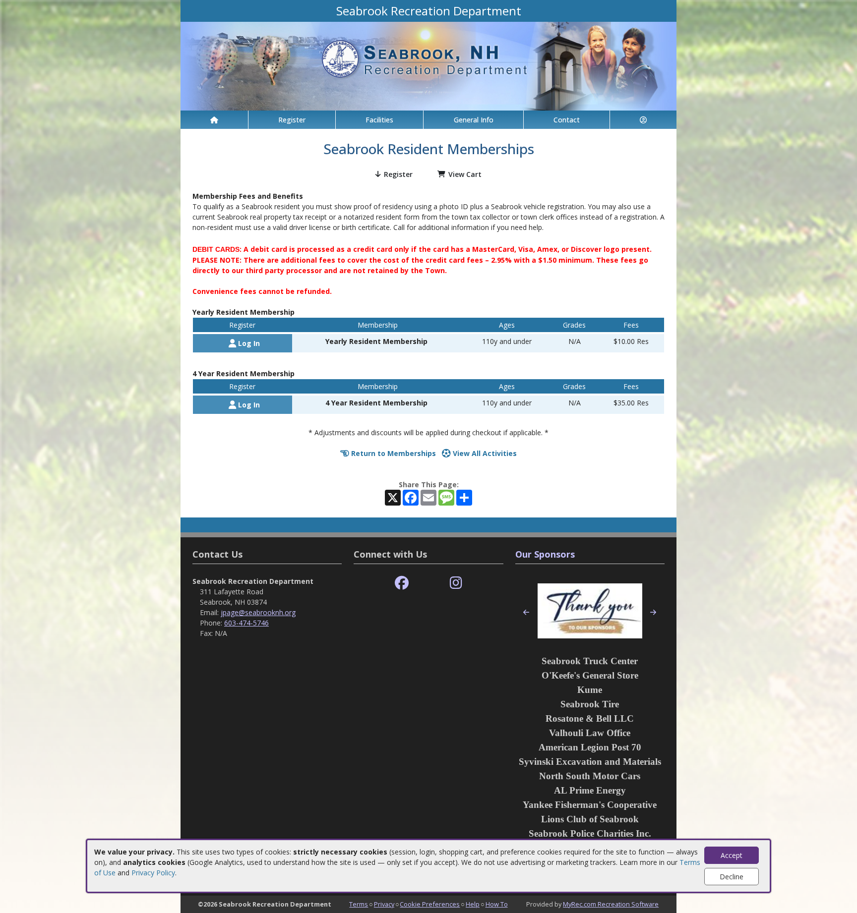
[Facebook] (402, 583)
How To (497, 904)
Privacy (384, 904)
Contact (566, 119)
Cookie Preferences (430, 904)
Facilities (379, 119)
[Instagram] (456, 583)
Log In (248, 343)
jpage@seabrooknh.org (258, 612)
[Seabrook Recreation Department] (428, 65)
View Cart (465, 174)
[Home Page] (214, 120)
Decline (731, 876)
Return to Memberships (392, 453)
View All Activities (484, 453)
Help (473, 904)
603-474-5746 (246, 623)
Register (292, 119)
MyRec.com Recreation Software (611, 904)
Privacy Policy (153, 872)
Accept (731, 855)
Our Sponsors (545, 554)
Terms (358, 904)
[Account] (643, 120)
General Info (473, 119)
